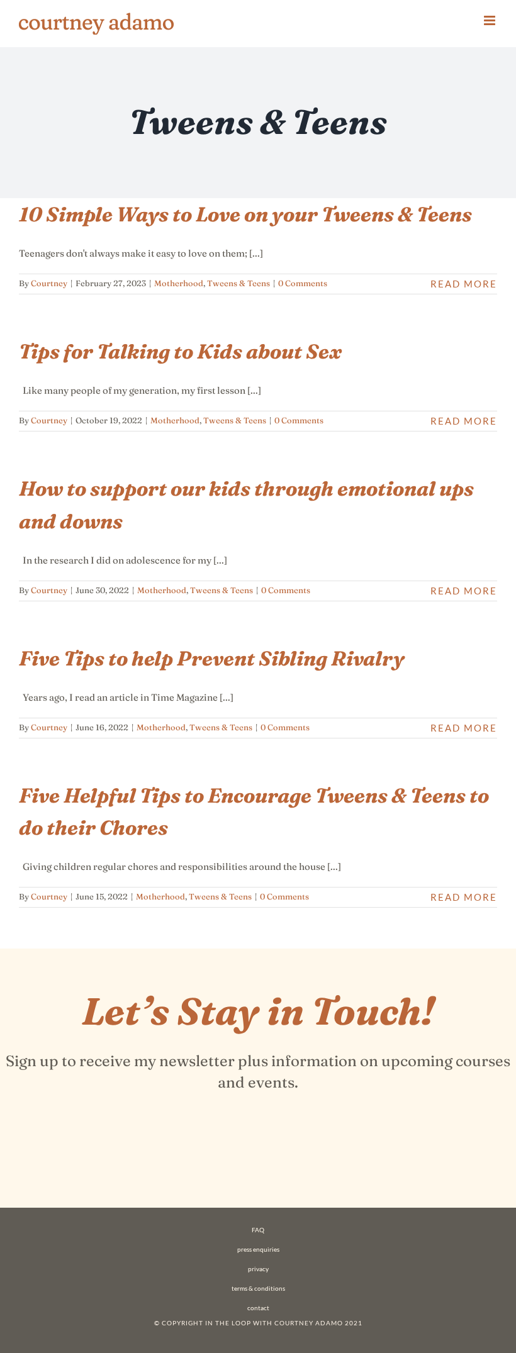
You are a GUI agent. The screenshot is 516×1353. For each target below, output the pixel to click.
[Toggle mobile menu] (490, 20)
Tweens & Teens (238, 283)
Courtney (49, 283)
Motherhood (178, 283)
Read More (463, 283)
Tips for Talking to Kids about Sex (180, 351)
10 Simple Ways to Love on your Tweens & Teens (245, 214)
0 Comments (302, 283)
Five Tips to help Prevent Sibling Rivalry (212, 658)
